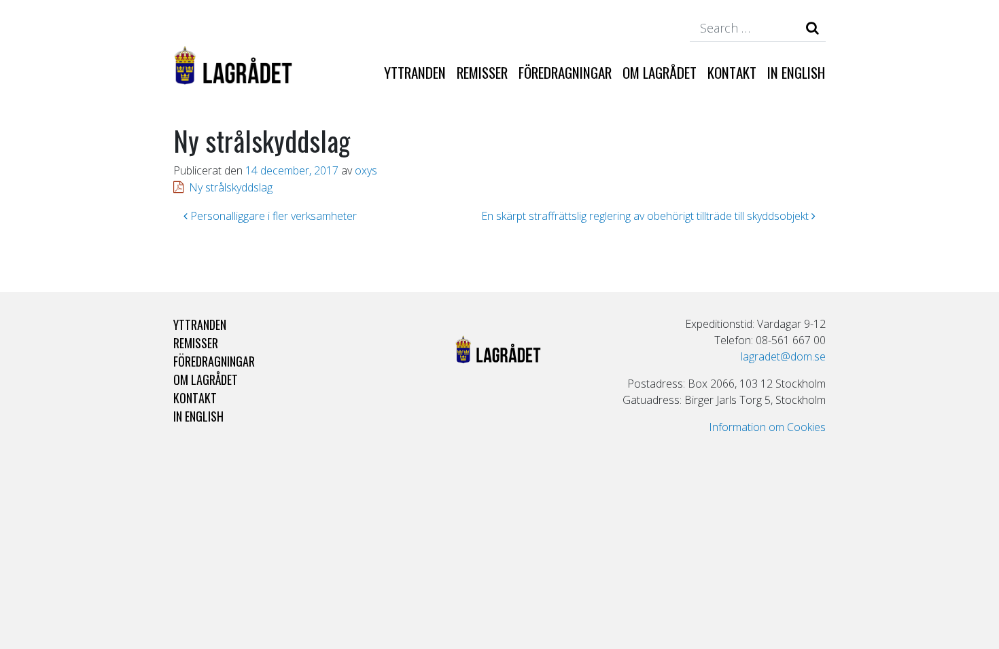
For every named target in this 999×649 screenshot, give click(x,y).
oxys (366, 170)
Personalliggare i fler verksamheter (272, 215)
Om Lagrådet (660, 72)
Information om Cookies (767, 427)
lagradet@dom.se (783, 356)
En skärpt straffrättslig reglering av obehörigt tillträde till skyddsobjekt (646, 215)
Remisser (482, 72)
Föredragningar (565, 72)
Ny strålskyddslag (231, 187)
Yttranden (415, 72)
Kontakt (731, 72)
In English (796, 72)
